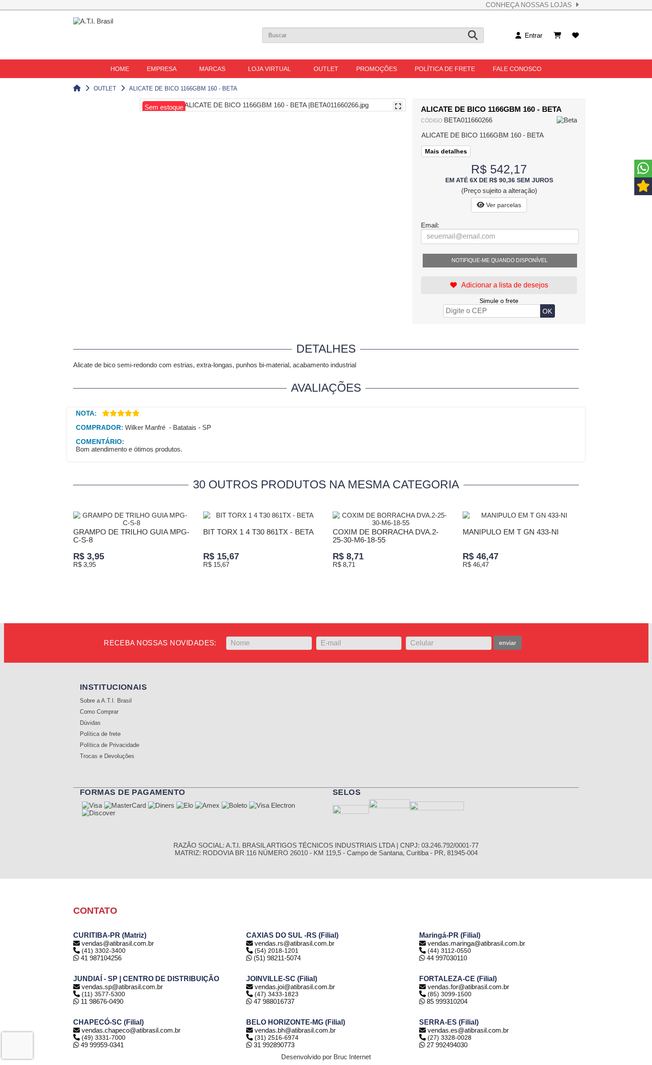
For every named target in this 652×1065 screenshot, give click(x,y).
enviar (507, 642)
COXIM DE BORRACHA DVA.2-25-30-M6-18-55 (386, 536)
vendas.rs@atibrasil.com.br (294, 943)
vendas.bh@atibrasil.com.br (295, 1030)
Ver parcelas (502, 204)
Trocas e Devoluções (107, 756)
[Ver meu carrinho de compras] (557, 35)
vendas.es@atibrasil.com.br (468, 1030)
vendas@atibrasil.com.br (118, 943)
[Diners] (161, 806)
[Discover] (98, 813)
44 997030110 (446, 958)
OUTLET (105, 88)
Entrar (531, 35)
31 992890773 (273, 1045)
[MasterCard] (125, 806)
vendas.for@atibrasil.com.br (468, 986)
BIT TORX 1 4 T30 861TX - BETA (258, 532)
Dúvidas (90, 723)
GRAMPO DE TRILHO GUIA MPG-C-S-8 (131, 536)
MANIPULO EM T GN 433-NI (511, 532)
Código (431, 121)
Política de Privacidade (109, 745)
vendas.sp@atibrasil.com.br (122, 986)
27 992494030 (446, 1045)
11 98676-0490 (101, 1001)
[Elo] (185, 806)
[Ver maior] (398, 106)
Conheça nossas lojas (530, 4)
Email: (430, 225)
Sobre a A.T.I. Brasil (106, 701)
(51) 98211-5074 (276, 958)
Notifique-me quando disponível (500, 260)
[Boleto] (234, 806)
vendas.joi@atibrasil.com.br (295, 986)
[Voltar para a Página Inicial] (77, 88)
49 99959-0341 (101, 1045)
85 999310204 (446, 1001)
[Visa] (92, 806)
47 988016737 (273, 1001)
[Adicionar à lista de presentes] (499, 285)
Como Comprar (99, 712)
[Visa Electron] (272, 806)
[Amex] (207, 806)
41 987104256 (100, 958)
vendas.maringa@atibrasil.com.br (476, 943)
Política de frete (100, 734)
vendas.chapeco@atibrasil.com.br (131, 1030)
